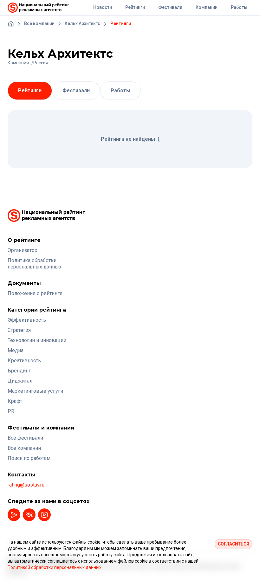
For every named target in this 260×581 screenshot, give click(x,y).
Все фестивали (25, 438)
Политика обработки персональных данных (35, 263)
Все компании (24, 448)
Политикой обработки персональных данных (54, 567)
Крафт (15, 401)
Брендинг (19, 371)
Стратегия (19, 330)
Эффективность (27, 320)
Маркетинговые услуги (35, 391)
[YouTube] (44, 514)
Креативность (24, 361)
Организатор (22, 250)
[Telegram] (14, 514)
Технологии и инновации (37, 340)
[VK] (29, 514)
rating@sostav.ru (26, 485)
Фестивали (76, 90)
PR (11, 411)
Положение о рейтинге (35, 293)
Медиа (15, 350)
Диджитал (20, 381)
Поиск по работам (29, 458)
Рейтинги (30, 90)
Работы (120, 90)
